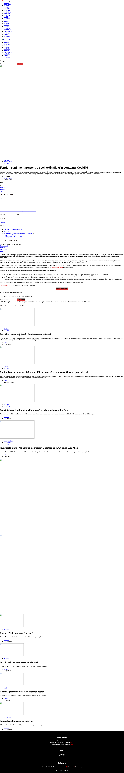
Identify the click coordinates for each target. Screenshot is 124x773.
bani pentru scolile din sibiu (13, 229)
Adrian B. (2, 222)
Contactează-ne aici (5, 285)
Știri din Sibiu (7, 442)
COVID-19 (7, 231)
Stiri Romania (7, 717)
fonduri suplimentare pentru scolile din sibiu (18, 233)
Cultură (7, 10)
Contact (7, 18)
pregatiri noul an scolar (11, 235)
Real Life (6, 366)
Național (7, 5)
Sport (6, 17)
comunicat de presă (57, 267)
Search (20, 64)
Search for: (3, 62)
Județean (7, 4)
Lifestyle (6, 329)
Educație (6, 160)
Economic (7, 12)
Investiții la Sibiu (8, 161)
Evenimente (8, 13)
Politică (7, 15)
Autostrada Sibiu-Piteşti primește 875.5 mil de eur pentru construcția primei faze (18, 211)
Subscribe (21, 300)
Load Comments (62, 289)
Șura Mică (6, 444)
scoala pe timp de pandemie (13, 237)
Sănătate (7, 9)
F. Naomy (6, 640)
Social (6, 7)
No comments (8, 178)
